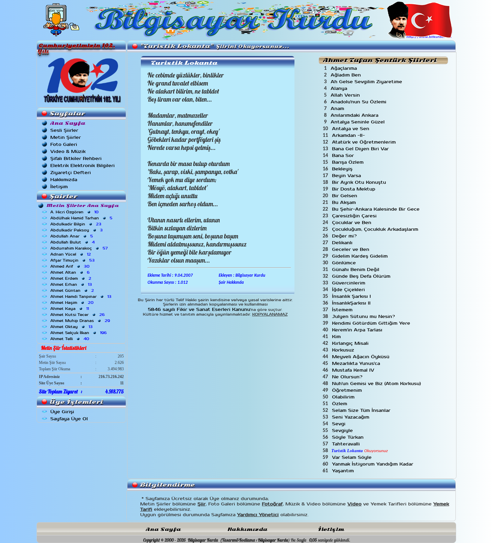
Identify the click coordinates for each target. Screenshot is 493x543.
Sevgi (339, 424)
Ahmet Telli (70, 338)
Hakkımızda (63, 179)
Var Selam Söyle (352, 457)
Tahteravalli (347, 444)
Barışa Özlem (348, 162)
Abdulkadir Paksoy (77, 230)
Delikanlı (343, 243)
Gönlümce (345, 263)
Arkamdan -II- (349, 135)
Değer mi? (345, 236)
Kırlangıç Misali (351, 343)
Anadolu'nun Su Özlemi (359, 102)
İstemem (343, 310)
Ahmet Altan (70, 272)
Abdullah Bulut (73, 242)
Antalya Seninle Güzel (358, 122)
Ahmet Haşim (72, 302)
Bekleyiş (343, 169)
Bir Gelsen (345, 196)
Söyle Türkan (348, 437)
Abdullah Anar (72, 236)
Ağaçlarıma (345, 68)
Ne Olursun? (348, 377)
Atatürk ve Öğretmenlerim (364, 142)
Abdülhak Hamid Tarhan (82, 218)
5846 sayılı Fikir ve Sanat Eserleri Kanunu (199, 309)
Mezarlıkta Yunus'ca (357, 363)
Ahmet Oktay (72, 326)
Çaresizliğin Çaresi (355, 216)
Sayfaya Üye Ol (69, 419)
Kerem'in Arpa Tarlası (358, 330)
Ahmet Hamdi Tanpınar (81, 296)
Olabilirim (344, 397)
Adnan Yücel (71, 254)
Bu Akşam (345, 202)
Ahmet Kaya (70, 308)
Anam (338, 108)
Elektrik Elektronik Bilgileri (82, 165)
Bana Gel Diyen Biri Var (361, 149)
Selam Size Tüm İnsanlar (362, 410)
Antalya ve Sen (351, 128)
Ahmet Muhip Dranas (80, 320)
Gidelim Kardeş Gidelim (360, 256)
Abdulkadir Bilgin (76, 224)
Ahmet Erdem (71, 278)
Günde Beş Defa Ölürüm (362, 276)
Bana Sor (343, 155)
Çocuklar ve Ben (352, 222)
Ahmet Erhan (71, 284)
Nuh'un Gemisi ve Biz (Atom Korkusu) (377, 383)
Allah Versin (346, 95)
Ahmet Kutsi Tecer (78, 314)
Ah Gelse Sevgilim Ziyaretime (367, 82)
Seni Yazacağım (351, 417)
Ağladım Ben (347, 75)
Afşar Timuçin (73, 260)
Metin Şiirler (65, 137)
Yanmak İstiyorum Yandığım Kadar (373, 464)
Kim (337, 336)
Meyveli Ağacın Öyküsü (361, 357)
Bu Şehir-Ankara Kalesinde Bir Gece (376, 209)
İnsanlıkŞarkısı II (352, 303)
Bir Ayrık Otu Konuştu (360, 182)
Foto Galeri (63, 144)
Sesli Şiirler (64, 130)
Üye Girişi (62, 412)
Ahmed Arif (70, 266)
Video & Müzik (68, 151)
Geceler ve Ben (351, 249)
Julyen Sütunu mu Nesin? (364, 316)
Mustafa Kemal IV (354, 370)
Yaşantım (343, 471)
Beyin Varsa (347, 175)
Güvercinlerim (349, 283)
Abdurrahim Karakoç (79, 248)
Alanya (340, 88)
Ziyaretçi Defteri (70, 172)
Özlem (340, 403)
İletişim (59, 186)
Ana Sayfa (163, 529)
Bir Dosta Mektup (354, 189)
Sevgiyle (343, 430)
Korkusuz (344, 350)
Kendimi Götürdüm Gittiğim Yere (372, 323)
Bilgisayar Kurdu (273, 540)
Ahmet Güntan (72, 290)
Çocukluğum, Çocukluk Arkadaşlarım (376, 229)
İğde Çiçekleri (349, 289)
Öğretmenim (348, 390)
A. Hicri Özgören (75, 212)
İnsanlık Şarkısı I (352, 296)
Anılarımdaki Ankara (355, 115)
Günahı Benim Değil (356, 269)
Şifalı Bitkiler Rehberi (76, 158)
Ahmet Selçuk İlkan (79, 332)
